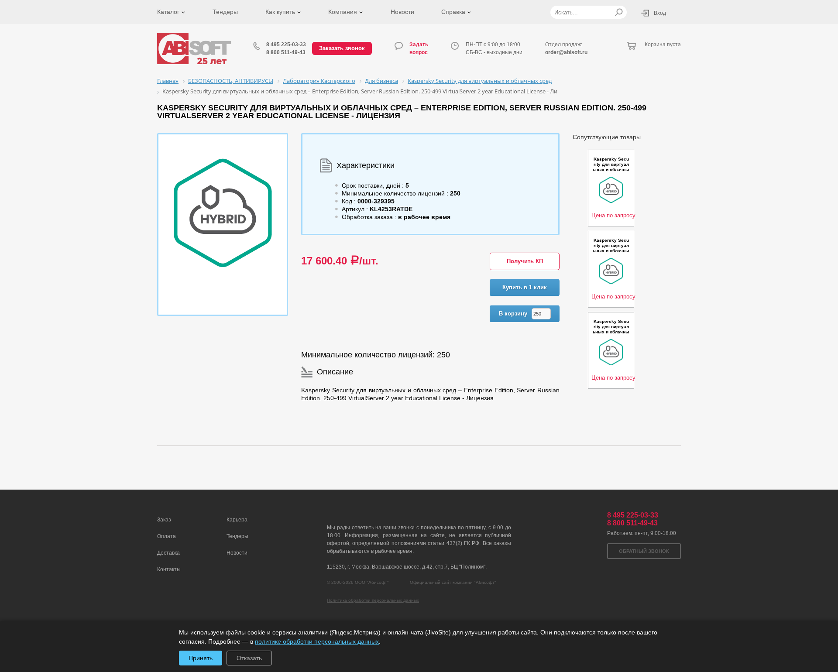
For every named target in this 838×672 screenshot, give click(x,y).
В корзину (513, 313)
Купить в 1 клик (524, 287)
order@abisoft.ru (566, 52)
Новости (402, 11)
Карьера (237, 520)
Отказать (249, 658)
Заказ (164, 520)
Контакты (169, 569)
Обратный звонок (644, 551)
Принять (201, 658)
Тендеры (225, 11)
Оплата (166, 536)
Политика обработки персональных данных (373, 600)
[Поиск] (619, 12)
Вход (660, 13)
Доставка (168, 553)
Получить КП (525, 261)
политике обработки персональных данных (317, 641)
